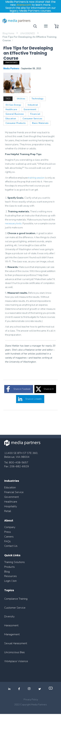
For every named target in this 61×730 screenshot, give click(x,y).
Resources (10, 576)
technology (38, 98)
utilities (21, 98)
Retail (8, 511)
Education (10, 487)
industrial (33, 105)
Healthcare (10, 502)
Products (9, 567)
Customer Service (14, 608)
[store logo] (16, 21)
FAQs (7, 541)
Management (12, 634)
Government (11, 497)
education (11, 118)
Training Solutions (14, 562)
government (30, 109)
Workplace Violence (16, 661)
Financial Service (14, 492)
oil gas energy (13, 105)
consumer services (32, 118)
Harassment (11, 625)
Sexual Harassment (15, 643)
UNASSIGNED (27, 33)
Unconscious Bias (14, 652)
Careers (9, 537)
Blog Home (9, 33)
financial (35, 114)
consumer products (16, 123)
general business (15, 114)
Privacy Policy (31, 699)
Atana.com (23, 5)
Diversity (9, 616)
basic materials (40, 123)
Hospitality (10, 506)
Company (9, 527)
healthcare (11, 109)
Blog (7, 571)
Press (7, 532)
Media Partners (11, 68)
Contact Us (10, 546)
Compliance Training (15, 599)
